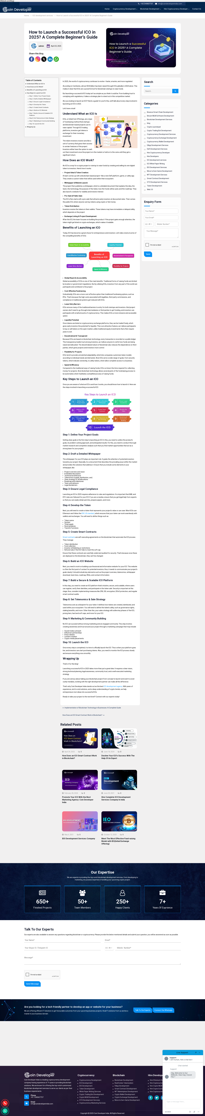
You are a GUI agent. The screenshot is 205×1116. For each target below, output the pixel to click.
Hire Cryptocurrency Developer (176, 9)
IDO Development (85, 1086)
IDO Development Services (157, 167)
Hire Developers (153, 156)
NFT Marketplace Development (126, 1091)
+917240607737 (146, 4)
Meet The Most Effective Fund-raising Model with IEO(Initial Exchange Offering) (118, 841)
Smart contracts (69, 537)
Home (107, 9)
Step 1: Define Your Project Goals (39, 96)
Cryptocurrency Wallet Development (160, 142)
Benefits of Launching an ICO (37, 90)
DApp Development (122, 1086)
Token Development (154, 186)
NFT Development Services (157, 175)
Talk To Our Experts (142, 1010)
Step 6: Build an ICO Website (38, 110)
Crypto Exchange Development (126, 1097)
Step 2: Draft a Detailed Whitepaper (40, 99)
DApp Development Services (157, 145)
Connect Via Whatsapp (163, 1010)
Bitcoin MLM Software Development (160, 116)
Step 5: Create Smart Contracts (39, 107)
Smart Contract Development (158, 178)
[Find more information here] (183, 1082)
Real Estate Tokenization (124, 1083)
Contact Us (196, 9)
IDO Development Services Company (78, 838)
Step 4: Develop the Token (37, 104)
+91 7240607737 (37, 1097)
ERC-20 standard (88, 513)
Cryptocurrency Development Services (161, 134)
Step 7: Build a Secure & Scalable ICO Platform (41, 114)
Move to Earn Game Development (159, 171)
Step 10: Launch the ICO (36, 124)
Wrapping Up (31, 127)
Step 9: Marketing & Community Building (42, 121)
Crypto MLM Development (89, 1097)
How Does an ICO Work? (35, 87)
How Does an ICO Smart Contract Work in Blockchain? (82, 715)
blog (148, 123)
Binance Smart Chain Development (160, 112)
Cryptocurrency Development (124, 9)
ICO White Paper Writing (156, 164)
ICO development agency (113, 686)
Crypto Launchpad (154, 127)
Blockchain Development (149, 9)
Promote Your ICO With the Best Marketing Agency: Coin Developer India (77, 799)
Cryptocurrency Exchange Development (162, 138)
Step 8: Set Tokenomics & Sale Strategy (41, 118)
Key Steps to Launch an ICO (36, 93)
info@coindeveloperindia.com (170, 4)
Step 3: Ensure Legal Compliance (39, 102)
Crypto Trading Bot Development (159, 130)
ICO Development (85, 1083)
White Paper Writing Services (90, 1091)
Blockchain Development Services (159, 119)
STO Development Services (157, 182)
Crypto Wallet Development (125, 1094)
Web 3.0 (150, 189)
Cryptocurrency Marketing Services (92, 1103)
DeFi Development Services (157, 149)
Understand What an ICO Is (36, 83)
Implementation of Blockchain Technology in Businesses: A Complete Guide (93, 708)
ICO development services (156, 160)
